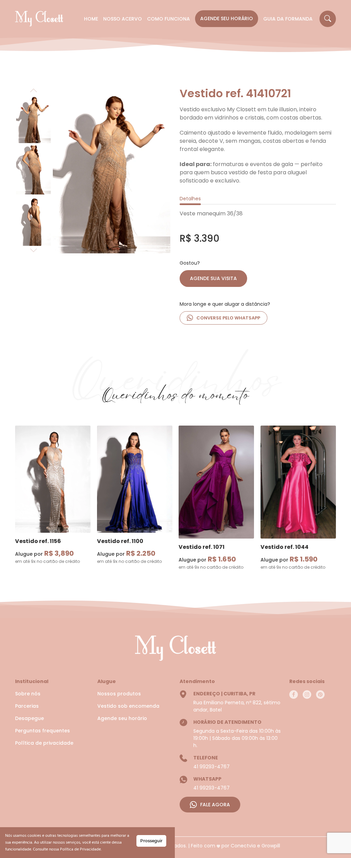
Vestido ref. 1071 (202, 547)
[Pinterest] (320, 694)
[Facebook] (293, 694)
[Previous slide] (33, 90)
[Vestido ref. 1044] (298, 481)
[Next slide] (33, 250)
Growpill (271, 845)
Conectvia (243, 845)
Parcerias (27, 706)
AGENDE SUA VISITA (213, 278)
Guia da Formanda (288, 18)
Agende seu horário (226, 18)
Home (91, 18)
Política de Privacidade (80, 849)
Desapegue (29, 718)
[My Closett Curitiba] (39, 18)
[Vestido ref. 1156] (52, 479)
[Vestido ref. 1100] (134, 479)
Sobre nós (27, 693)
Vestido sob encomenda (128, 706)
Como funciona (168, 18)
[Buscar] (327, 19)
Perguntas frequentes (42, 730)
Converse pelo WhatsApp (228, 318)
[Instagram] (307, 694)
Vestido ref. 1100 (120, 541)
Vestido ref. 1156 (38, 541)
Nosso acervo (122, 18)
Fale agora (215, 804)
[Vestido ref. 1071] (216, 481)
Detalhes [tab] (190, 198)
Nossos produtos (119, 693)
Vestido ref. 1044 (284, 547)
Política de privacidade (44, 743)
